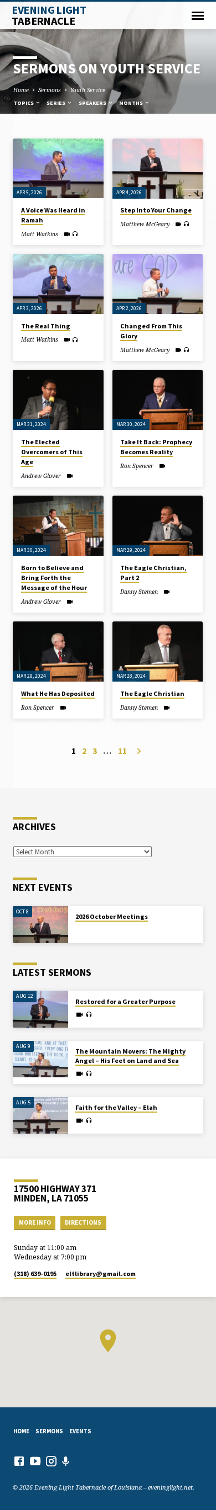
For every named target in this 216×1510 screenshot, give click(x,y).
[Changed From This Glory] (157, 284)
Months (131, 103)
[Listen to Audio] (75, 234)
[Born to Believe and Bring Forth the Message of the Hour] (58, 526)
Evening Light (49, 15)
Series (56, 103)
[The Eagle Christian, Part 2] (157, 526)
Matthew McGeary (144, 224)
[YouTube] (35, 1461)
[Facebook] (19, 1461)
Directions (83, 1222)
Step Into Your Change (156, 210)
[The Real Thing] (58, 284)
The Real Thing (45, 326)
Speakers (93, 103)
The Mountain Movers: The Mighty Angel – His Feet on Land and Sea (130, 1056)
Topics (24, 103)
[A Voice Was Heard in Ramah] (58, 169)
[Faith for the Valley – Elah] (40, 1115)
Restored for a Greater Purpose (125, 1001)
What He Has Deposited (58, 693)
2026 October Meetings (111, 916)
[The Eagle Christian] (157, 651)
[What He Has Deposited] (58, 651)
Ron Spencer (136, 466)
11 (122, 750)
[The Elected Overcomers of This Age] (58, 400)
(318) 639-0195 (35, 1273)
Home (21, 90)
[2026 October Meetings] (40, 924)
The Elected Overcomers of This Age (52, 452)
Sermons (49, 90)
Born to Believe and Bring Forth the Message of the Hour (54, 577)
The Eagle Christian (152, 693)
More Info (35, 1222)
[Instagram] (51, 1461)
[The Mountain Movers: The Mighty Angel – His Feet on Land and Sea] (40, 1059)
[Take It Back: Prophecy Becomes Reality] (157, 400)
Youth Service (87, 90)
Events (80, 1431)
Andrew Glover (41, 476)
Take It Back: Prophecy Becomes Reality (156, 447)
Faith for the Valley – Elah (116, 1107)
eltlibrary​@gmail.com (100, 1273)
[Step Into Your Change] (157, 169)
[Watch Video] (66, 234)
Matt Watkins (39, 234)
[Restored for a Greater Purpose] (40, 1009)
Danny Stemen (139, 592)
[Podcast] (66, 1461)
